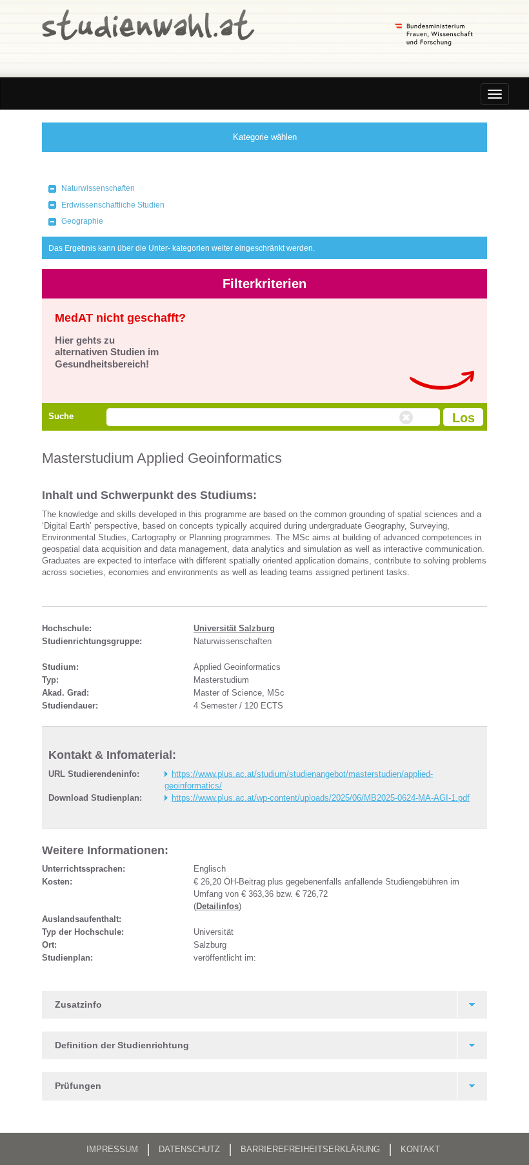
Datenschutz (189, 1149)
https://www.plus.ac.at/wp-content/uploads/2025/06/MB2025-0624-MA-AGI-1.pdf (321, 798)
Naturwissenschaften (98, 188)
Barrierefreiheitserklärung (310, 1149)
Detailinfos (217, 906)
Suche (61, 416)
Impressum (112, 1149)
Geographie (82, 221)
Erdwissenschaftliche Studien (113, 205)
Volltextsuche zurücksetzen (407, 417)
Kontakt (420, 1149)
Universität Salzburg (234, 628)
